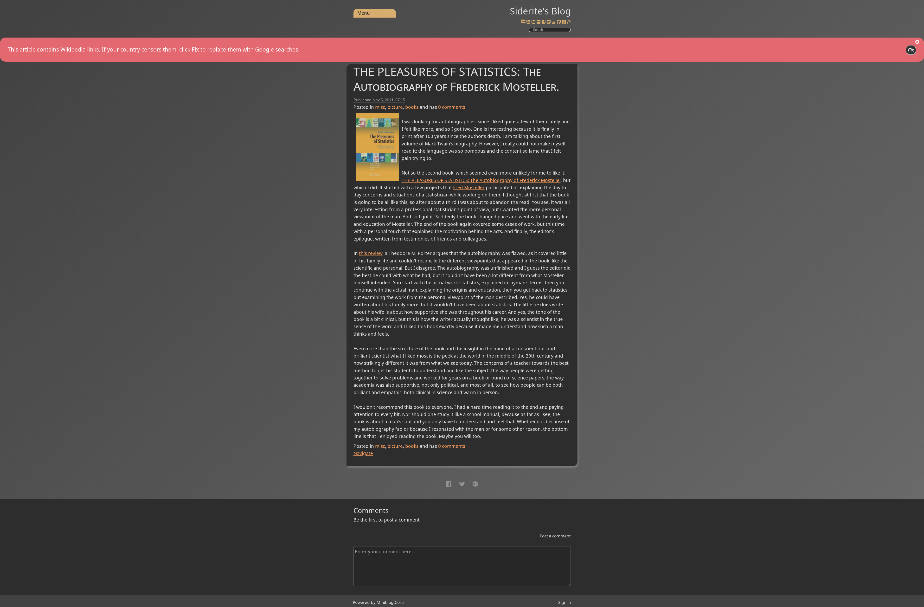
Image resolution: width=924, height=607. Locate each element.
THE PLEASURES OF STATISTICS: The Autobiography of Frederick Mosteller (481, 180)
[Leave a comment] (569, 22)
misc (380, 107)
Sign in (564, 602)
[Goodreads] (564, 22)
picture (395, 107)
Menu (363, 13)
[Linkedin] (533, 22)
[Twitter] (549, 22)
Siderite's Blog (540, 11)
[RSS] (528, 22)
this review (370, 253)
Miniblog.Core (390, 602)
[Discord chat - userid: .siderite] (523, 21)
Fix (911, 49)
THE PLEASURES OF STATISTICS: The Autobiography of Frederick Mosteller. (456, 79)
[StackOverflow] (554, 22)
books (411, 107)
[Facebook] (543, 22)
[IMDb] (538, 22)
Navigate (363, 453)
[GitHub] (559, 22)
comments (451, 107)
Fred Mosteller (469, 187)
